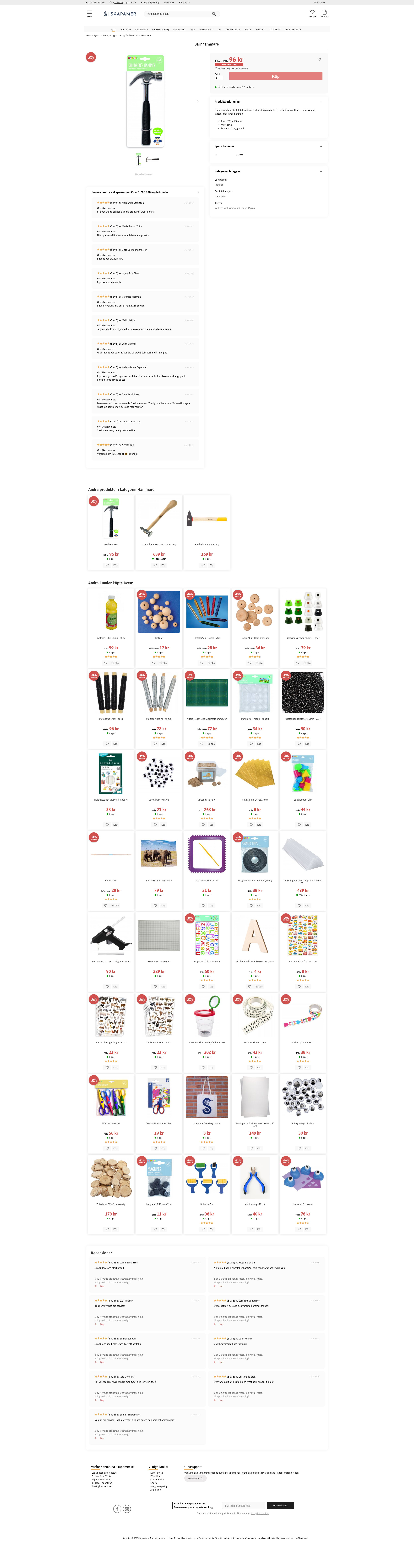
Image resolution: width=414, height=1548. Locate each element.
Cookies (154, 1483)
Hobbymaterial (206, 29)
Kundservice (156, 1472)
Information (319, 2)
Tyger (192, 29)
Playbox (219, 184)
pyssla (266, 110)
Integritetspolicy (158, 1486)
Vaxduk (248, 29)
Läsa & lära (275, 29)
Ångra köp (155, 1489)
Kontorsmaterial (232, 29)
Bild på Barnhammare (143, 174)
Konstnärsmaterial (292, 29)
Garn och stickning (160, 29)
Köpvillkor (155, 1476)
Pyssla (113, 29)
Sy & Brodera (179, 29)
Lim (219, 29)
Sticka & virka (141, 29)
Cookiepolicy (157, 1479)
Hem (88, 35)
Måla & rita (126, 29)
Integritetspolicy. (260, 1513)
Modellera (260, 29)
